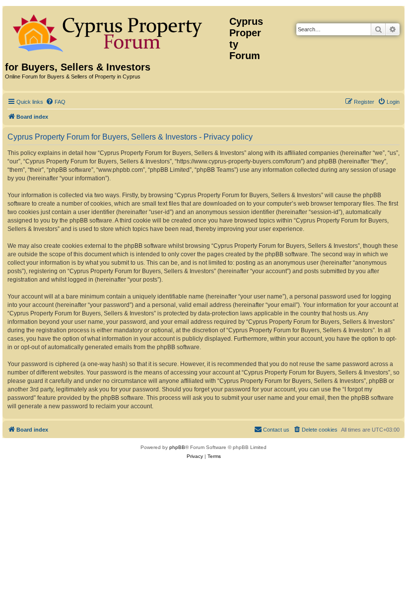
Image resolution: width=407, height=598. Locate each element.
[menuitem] (56, 102)
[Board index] (117, 31)
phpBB (177, 447)
